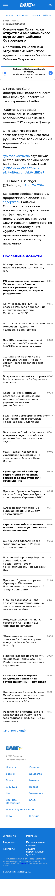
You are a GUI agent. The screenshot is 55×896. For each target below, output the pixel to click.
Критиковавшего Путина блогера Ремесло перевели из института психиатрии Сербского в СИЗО (24, 308)
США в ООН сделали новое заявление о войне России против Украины (21, 544)
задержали (11, 202)
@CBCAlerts (30, 168)
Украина (15, 21)
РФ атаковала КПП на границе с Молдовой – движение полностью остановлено (25, 326)
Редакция (9, 842)
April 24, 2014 (34, 185)
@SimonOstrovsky (16, 156)
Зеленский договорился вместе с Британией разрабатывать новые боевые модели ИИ (25, 418)
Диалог (6, 21)
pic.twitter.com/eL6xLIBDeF (23, 172)
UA (50, 5)
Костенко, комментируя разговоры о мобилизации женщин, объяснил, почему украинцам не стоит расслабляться (22, 399)
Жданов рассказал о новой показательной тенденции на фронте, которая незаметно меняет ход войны (23, 604)
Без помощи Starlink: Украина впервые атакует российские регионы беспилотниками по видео (23, 437)
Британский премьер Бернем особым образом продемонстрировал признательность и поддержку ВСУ (24, 563)
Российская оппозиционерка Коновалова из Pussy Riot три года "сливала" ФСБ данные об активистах (24, 716)
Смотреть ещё (14, 730)
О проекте (9, 835)
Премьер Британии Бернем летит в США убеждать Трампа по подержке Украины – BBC (24, 494)
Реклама (31, 835)
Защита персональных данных (35, 851)
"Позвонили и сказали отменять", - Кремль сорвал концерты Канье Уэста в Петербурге (22, 641)
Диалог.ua (24, 863)
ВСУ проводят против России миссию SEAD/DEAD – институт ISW (24, 267)
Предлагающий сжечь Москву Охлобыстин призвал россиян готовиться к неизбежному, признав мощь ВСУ (24, 697)
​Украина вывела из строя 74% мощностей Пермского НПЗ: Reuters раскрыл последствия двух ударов (23, 660)
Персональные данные (35, 844)
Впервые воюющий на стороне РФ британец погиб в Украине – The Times (25, 379)
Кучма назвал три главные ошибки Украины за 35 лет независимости (21, 510)
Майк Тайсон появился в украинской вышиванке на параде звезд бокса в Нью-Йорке (21, 456)
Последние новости (22, 256)
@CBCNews (12, 168)
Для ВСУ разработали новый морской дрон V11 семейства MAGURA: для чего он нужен (23, 343)
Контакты (9, 848)
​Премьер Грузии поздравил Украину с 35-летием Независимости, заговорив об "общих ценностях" (23, 585)
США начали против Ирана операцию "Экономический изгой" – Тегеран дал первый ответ (23, 361)
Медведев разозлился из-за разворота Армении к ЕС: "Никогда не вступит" (22, 622)
